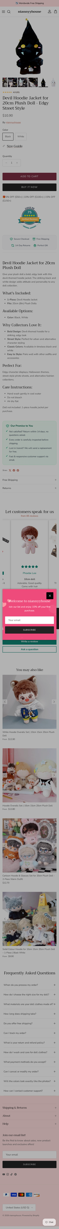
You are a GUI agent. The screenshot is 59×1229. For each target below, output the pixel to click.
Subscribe (29, 630)
